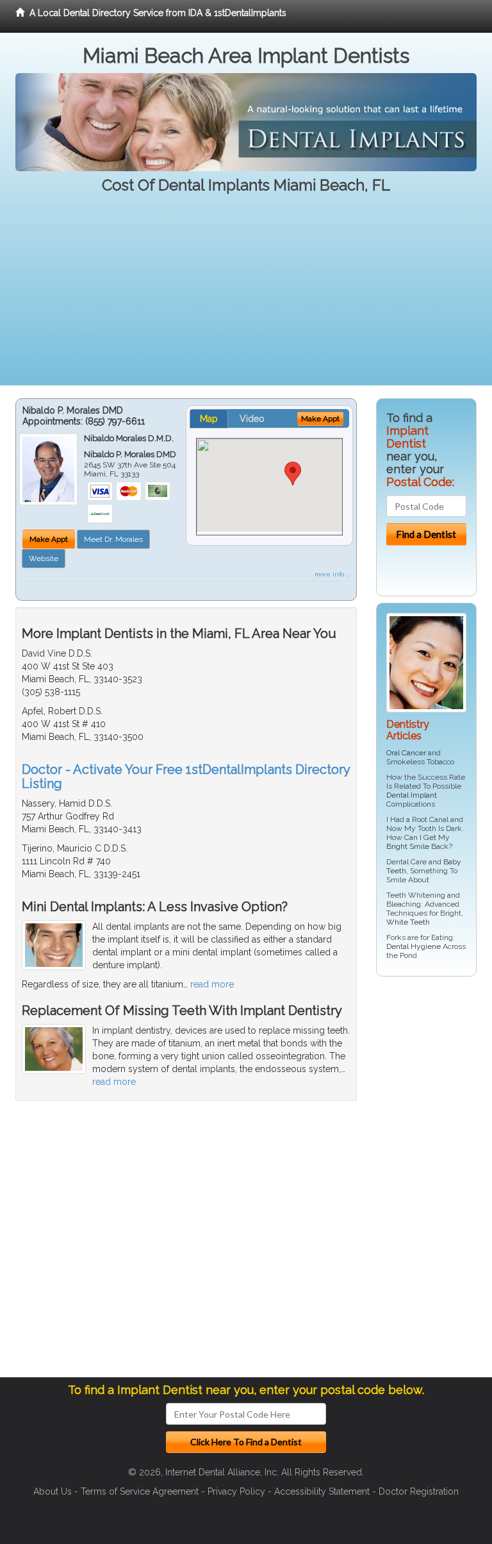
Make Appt (48, 539)
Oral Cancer (406, 752)
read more (212, 984)
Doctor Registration (419, 1491)
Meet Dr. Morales (113, 539)
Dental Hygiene (413, 946)
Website (43, 558)
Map (209, 419)
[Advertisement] (246, 295)
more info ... (332, 574)
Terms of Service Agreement (140, 1491)
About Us (52, 1491)
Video (252, 419)
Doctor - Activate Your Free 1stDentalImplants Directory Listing (186, 776)
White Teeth (408, 922)
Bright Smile (407, 846)
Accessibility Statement (322, 1491)
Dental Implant (411, 795)
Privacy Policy (236, 1491)
